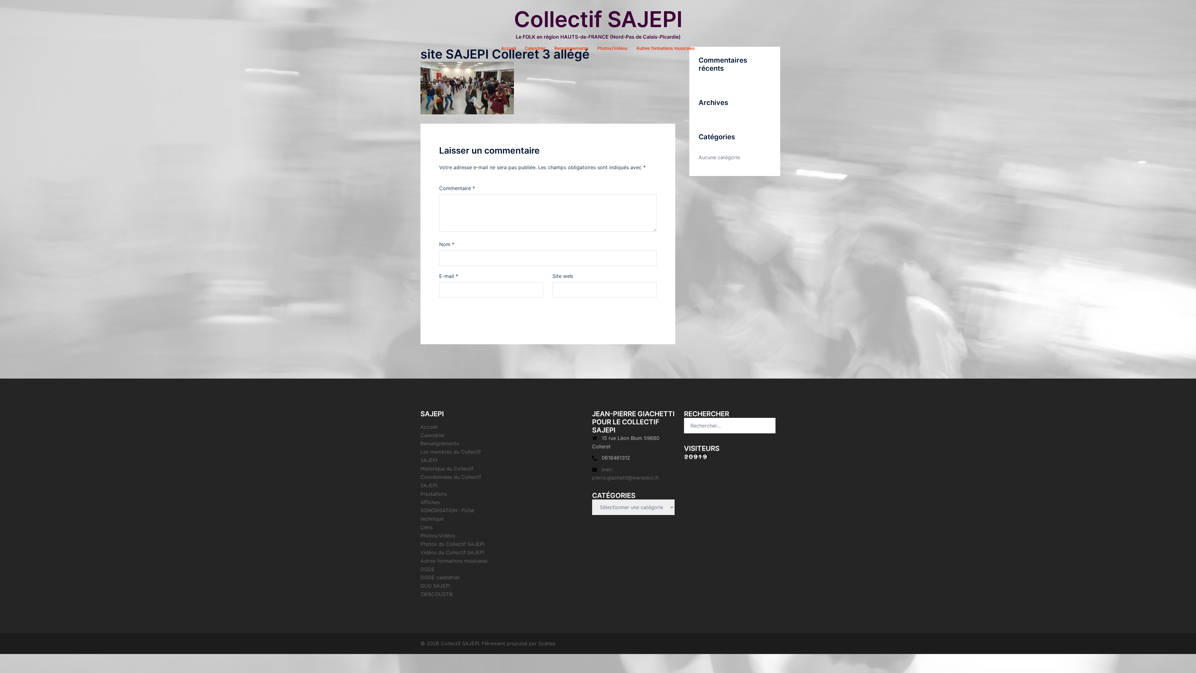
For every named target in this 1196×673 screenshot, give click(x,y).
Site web (563, 276)
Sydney (547, 643)
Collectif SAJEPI (598, 19)
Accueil (508, 48)
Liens (426, 527)
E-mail (448, 276)
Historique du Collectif (447, 468)
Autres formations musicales (665, 48)
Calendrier (535, 48)
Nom (446, 244)
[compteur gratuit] (695, 456)
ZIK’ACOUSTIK (436, 594)
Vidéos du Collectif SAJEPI (452, 552)
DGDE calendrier (440, 577)
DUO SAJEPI (435, 586)
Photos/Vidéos (612, 48)
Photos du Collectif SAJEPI (452, 544)
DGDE (427, 569)
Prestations (433, 494)
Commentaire (457, 188)
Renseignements (571, 48)
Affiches (430, 502)
